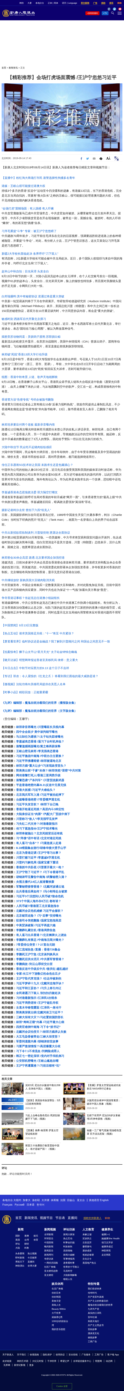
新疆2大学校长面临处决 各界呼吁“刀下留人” (30, 253)
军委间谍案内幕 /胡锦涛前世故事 (37, 1041)
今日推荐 (32, 1257)
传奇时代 (92, 1293)
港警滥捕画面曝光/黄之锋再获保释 (38, 746)
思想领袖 (67, 1250)
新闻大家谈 (69, 1234)
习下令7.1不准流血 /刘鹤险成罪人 (38, 1051)
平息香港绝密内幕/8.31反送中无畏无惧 (41, 785)
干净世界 (51, 1361)
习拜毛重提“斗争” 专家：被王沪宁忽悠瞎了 (29, 231)
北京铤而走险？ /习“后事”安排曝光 (38, 915)
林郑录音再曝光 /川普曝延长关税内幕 (40, 727)
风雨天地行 (93, 1321)
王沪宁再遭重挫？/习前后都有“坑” (38, 1065)
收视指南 (34, 1354)
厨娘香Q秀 (57, 1317)
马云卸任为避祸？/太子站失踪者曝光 (39, 736)
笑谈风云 (87, 1238)
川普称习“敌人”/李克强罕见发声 (37, 818)
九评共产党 (93, 1309)
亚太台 (81, 1200)
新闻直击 (48, 1250)
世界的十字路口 (71, 1267)
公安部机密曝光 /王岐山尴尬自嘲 (37, 1060)
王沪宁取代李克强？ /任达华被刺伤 (38, 978)
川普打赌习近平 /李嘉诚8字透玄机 (38, 857)
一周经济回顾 (51, 1263)
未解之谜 (87, 1234)
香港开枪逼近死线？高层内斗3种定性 (40, 809)
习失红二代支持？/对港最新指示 (37, 823)
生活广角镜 (57, 1288)
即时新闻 (19, 1257)
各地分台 (40, 3)
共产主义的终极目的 (98, 1301)
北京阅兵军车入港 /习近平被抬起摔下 (40, 794)
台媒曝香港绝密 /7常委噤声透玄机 (38, 799)
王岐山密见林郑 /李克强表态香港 (37, 751)
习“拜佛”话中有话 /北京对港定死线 (38, 838)
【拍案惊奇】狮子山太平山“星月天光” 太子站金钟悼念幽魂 (39, 652)
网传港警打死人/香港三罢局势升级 (38, 775)
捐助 (103, 3)
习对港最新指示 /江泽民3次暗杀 (36, 997)
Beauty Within (59, 1309)
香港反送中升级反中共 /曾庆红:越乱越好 (42, 968)
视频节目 (46, 1218)
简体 (56, 3)
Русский (19, 1204)
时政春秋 (67, 1246)
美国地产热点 (89, 1263)
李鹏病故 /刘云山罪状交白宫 (34, 964)
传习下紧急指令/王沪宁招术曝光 (37, 828)
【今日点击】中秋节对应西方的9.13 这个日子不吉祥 (35, 668)
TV (105, 13)
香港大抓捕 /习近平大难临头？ (36, 789)
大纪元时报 (37, 1361)
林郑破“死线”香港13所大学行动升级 (24, 354)
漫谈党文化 (93, 1333)
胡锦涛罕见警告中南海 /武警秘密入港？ (41, 877)
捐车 (111, 3)
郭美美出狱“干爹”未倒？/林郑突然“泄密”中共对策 (48, 770)
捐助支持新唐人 (92, 1218)
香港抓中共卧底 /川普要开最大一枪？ (40, 867)
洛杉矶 (36, 1200)
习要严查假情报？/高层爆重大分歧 (38, 1046)
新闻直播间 (93, 13)
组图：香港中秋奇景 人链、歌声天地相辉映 (30, 377)
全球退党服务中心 (82, 1361)
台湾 (26, 1239)
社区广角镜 (50, 1267)
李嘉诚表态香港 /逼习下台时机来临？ (40, 741)
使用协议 (60, 1354)
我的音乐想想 (58, 1329)
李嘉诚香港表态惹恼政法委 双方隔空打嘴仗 (30, 492)
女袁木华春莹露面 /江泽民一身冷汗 (38, 1007)
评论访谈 (69, 1229)
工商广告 (92, 1341)
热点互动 (67, 1238)
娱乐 (36, 1235)
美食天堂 (56, 1301)
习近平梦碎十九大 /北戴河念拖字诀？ (40, 983)
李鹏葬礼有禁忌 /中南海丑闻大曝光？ (40, 939)
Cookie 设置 (62, 1386)
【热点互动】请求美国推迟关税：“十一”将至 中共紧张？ (38, 633)
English (104, 1200)
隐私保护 (47, 1354)
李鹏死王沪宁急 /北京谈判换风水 (37, 954)
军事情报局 (69, 1258)
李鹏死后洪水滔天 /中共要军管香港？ (40, 959)
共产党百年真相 (96, 1297)
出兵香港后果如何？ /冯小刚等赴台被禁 (41, 891)
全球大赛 (32, 1265)
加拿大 (27, 1200)
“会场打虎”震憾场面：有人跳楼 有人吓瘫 (28, 208)
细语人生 (67, 1279)
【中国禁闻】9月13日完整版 (20, 625)
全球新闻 (48, 1234)
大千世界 (56, 1313)
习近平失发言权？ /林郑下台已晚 (37, 804)
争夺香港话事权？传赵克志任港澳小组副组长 (31, 598)
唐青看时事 (69, 1263)
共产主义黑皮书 (96, 1325)
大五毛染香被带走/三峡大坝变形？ (38, 1036)
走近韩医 (106, 1254)
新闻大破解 (69, 1254)
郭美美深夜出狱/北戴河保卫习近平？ (39, 1012)
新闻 (21, 1229)
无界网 (6, 1365)
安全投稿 (73, 1354)
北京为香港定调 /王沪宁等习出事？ (38, 852)
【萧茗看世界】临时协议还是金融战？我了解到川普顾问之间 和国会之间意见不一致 (56, 641)
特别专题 (93, 1283)
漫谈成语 (87, 1250)
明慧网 (98, 1361)
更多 (31, 1365)
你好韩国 (56, 1297)
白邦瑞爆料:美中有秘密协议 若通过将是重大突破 (33, 296)
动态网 (109, 1361)
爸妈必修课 (88, 1254)
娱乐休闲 (57, 1283)
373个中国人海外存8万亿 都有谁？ (38, 901)
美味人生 (56, 1305)
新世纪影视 (19, 1365)
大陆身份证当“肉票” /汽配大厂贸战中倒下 (43, 814)
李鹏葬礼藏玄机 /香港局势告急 (36, 930)
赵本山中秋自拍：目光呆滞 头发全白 (25, 271)
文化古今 (87, 1258)
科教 (26, 1248)
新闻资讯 (13, 67)
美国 (17, 1239)
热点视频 (32, 1253)
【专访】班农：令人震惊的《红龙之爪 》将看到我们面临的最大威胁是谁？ (50, 676)
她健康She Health (111, 1238)
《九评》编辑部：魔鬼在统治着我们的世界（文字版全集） (39, 710)
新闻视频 (50, 1229)
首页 (4, 67)
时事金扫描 (69, 1242)
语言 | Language (69, 3)
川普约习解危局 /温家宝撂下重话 (37, 862)
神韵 (21, 3)
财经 (26, 1243)
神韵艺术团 (22, 1361)
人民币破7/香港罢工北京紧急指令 (37, 906)
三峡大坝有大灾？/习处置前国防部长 (39, 1017)
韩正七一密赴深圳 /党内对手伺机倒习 (40, 1056)
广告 (95, 3)
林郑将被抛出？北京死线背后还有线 (39, 833)
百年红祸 (92, 1317)
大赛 (29, 3)
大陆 (17, 1248)
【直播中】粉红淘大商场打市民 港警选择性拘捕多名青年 (38, 177)
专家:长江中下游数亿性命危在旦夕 (38, 973)
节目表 (60, 1218)
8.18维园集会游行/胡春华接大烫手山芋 (41, 848)
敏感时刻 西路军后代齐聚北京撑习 (24, 319)
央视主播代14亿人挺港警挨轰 (35, 881)
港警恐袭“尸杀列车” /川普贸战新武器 (40, 780)
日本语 (30, 1204)
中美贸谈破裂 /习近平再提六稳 (36, 925)
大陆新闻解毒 (70, 1275)
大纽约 (17, 1200)
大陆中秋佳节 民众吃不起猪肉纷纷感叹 (27, 447)
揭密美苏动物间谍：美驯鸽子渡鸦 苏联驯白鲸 (31, 336)
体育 (36, 1239)
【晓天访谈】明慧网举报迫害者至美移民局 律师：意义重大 (40, 660)
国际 (17, 1235)
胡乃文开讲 (107, 1242)
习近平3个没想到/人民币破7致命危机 (40, 896)
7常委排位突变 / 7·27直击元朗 (35, 944)
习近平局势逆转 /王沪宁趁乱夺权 (37, 1002)
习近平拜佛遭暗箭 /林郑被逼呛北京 (38, 760)
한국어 (40, 1204)
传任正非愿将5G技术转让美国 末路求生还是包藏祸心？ (37, 465)
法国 (62, 1200)
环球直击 (48, 1238)
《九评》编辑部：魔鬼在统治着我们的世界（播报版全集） (39, 702)
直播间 (72, 1218)
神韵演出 (19, 1265)
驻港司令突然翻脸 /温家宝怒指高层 (38, 920)
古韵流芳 (87, 1242)
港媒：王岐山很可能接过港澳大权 (23, 186)
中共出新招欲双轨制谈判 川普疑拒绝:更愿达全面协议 (36, 532)
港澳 (26, 1235)
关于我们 (21, 1354)
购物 (119, 3)
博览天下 (19, 1261)
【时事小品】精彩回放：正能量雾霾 (25, 692)
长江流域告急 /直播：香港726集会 (38, 949)
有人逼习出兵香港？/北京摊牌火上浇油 (41, 935)
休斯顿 (55, 1200)
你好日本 (56, 1293)
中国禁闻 (48, 1242)
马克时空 (67, 1271)
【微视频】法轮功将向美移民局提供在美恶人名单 (34, 684)
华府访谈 (48, 1258)
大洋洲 (45, 1200)
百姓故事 (92, 1329)
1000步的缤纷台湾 (60, 1323)
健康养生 (107, 1229)
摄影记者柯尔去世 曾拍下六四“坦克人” (26, 510)
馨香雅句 (87, 1246)
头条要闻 (19, 1253)
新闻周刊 (48, 1254)
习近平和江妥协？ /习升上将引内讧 (38, 988)
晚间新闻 (48, 1246)
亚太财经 (48, 1275)
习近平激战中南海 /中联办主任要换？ (40, 756)
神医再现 (106, 1250)
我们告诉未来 (94, 1288)
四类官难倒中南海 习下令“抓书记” (38, 1026)
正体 (50, 3)
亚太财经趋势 (51, 1271)
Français (7, 1204)
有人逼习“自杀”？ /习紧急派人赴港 (38, 843)
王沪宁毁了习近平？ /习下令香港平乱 (40, 872)
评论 (17, 1243)
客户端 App (113, 1354)
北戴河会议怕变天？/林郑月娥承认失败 (41, 1031)
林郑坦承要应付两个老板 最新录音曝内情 (28, 424)
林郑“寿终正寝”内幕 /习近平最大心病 (40, 1022)
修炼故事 (92, 1337)
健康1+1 (106, 1234)
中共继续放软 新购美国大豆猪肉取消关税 (28, 580)
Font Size (108, 158)
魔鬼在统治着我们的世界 (100, 1305)
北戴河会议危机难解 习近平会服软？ (39, 910)
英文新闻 (85, 3)
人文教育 (88, 1229)
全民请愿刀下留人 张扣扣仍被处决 (38, 993)
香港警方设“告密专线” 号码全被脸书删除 (28, 399)
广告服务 (86, 1354)
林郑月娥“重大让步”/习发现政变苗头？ (41, 765)
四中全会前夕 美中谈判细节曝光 (37, 731)
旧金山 (71, 1200)
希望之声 (64, 1361)
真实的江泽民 (94, 1313)
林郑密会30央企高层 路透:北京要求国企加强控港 (33, 557)
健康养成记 (107, 1246)
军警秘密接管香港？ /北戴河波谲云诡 (40, 886)
